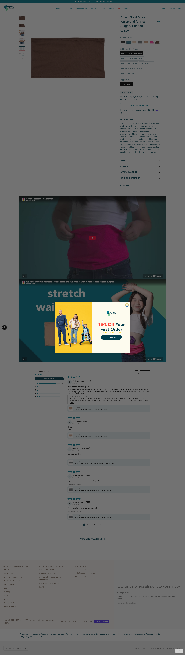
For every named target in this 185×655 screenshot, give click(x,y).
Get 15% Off (111, 337)
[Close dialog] (127, 305)
